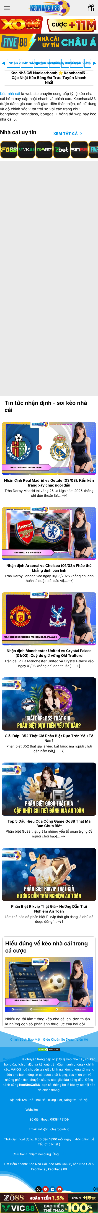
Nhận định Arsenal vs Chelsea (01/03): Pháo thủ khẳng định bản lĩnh (49, 568)
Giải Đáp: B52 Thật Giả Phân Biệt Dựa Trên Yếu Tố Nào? (49, 738)
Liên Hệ (88, 63)
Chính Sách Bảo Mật (25, 1039)
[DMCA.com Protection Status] (49, 1049)
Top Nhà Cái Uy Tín (42, 63)
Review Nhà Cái (55, 63)
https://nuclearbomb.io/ (56, 1109)
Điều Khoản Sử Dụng (58, 1039)
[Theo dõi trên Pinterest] (45, 1189)
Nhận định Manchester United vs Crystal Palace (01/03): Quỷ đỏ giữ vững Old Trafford (49, 653)
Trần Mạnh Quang (72, 1154)
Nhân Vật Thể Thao (77, 63)
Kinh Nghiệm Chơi (28, 63)
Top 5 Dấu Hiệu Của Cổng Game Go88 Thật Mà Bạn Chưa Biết (49, 823)
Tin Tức (66, 63)
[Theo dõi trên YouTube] (59, 1189)
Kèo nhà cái (10, 93)
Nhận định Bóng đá (14, 63)
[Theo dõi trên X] (38, 1189)
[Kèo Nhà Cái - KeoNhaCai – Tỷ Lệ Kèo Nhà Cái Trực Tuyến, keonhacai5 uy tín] (49, 8)
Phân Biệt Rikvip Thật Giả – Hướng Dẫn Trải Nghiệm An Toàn (49, 908)
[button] (6, 8)
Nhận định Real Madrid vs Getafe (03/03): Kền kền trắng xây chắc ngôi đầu (49, 482)
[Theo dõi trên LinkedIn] (52, 1189)
